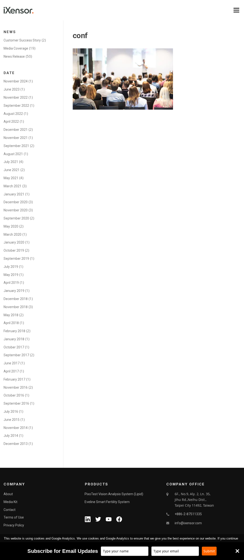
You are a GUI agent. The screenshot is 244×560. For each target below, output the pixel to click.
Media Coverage (16, 48)
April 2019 (11, 283)
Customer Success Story (22, 40)
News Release (14, 56)
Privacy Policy (14, 525)
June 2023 (12, 89)
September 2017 (16, 355)
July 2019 (11, 267)
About (8, 494)
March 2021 (12, 186)
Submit (209, 551)
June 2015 (12, 420)
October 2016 (14, 395)
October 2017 (14, 347)
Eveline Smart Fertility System (107, 502)
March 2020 (12, 234)
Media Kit (10, 502)
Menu (236, 10)
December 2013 (16, 444)
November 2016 (16, 387)
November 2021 (16, 138)
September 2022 (16, 105)
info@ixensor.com (188, 523)
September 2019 (16, 258)
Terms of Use (14, 517)
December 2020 (16, 202)
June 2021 (12, 170)
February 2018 (14, 331)
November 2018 (16, 307)
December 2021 (16, 130)
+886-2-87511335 (188, 514)
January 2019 (14, 291)
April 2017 (11, 371)
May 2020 (11, 226)
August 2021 (13, 154)
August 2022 (13, 114)
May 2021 (11, 178)
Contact (9, 510)
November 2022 (16, 97)
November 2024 (16, 81)
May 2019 (11, 275)
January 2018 (14, 339)
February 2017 (14, 379)
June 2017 (12, 363)
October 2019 (14, 250)
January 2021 (14, 194)
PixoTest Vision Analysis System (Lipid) (114, 494)
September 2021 (16, 146)
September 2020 (16, 218)
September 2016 (16, 403)
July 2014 (11, 436)
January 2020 (14, 242)
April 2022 (11, 121)
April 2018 (11, 323)
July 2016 (11, 411)
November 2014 (16, 428)
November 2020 (16, 210)
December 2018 (16, 299)
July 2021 (11, 162)
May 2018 (11, 315)
